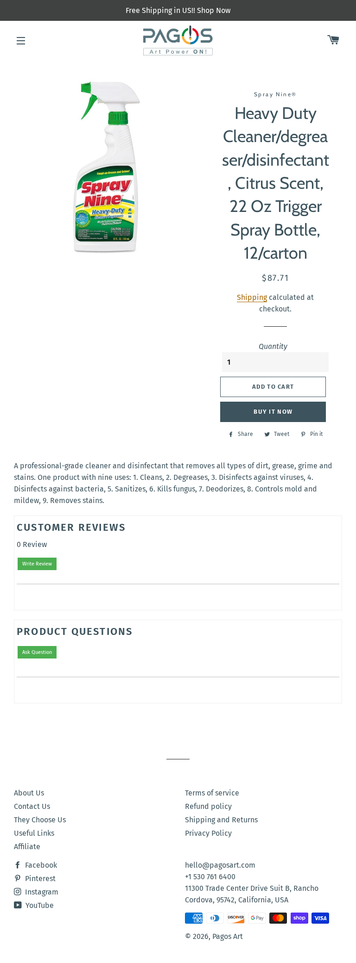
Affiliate (27, 846)
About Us (29, 793)
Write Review (37, 564)
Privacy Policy (208, 833)
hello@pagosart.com (220, 865)
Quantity (273, 346)
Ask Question (37, 652)
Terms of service (212, 793)
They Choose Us (40, 819)
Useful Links (34, 833)
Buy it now (273, 411)
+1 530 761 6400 (210, 876)
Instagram (40, 892)
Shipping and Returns (221, 819)
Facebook (40, 865)
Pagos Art (227, 936)
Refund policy (208, 806)
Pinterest (39, 878)
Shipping (252, 297)
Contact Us (32, 806)
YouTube (39, 905)
